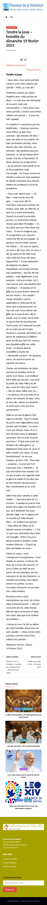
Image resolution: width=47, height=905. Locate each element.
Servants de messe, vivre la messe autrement (23, 746)
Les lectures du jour (33, 69)
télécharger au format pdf (15, 65)
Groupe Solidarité (9, 863)
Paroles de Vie (11, 27)
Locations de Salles (10, 859)
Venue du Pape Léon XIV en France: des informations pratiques (24, 807)
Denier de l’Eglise (9, 866)
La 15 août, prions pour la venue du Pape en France (23, 776)
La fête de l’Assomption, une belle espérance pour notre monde (23, 716)
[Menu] (11, 17)
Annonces (28, 800)
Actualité (18, 709)
